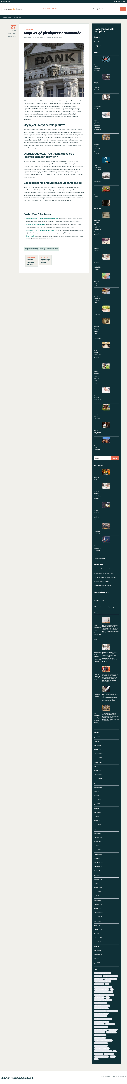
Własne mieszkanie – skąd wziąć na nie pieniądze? (42, 218)
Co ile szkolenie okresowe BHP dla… (104, 573)
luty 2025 (96, 766)
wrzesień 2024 (98, 779)
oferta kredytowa (52, 249)
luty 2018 (96, 946)
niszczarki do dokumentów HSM (102, 1005)
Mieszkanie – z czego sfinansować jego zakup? (41, 230)
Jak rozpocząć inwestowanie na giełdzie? (97, 547)
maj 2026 (96, 741)
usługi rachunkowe (108, 1053)
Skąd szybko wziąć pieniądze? (35, 224)
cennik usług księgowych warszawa (103, 986)
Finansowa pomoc (97, 195)
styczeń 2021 (97, 833)
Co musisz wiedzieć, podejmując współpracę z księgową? (97, 266)
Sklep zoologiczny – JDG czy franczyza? (97, 415)
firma (111, 989)
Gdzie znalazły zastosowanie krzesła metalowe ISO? (97, 355)
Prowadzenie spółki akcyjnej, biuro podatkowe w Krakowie (97, 657)
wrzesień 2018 (98, 917)
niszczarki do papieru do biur (101, 1008)
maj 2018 (96, 933)
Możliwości (97, 314)
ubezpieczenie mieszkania (101, 1045)
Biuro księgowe (98, 976)
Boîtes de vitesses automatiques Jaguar (105, 607)
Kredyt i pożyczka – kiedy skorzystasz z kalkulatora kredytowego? (97, 126)
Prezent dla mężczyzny (97, 532)
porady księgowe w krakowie (101, 1013)
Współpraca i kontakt (120, 1)
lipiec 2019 (97, 875)
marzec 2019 (97, 891)
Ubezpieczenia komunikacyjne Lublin (103, 1040)
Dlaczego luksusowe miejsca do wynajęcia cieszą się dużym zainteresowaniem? (97, 377)
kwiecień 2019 (98, 887)
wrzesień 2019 (98, 866)
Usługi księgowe (98, 1053)
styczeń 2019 (97, 900)
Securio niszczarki (110, 1024)
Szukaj (123, 9)
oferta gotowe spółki (112, 1010)
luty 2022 (96, 808)
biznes (107, 984)
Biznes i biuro (7, 17)
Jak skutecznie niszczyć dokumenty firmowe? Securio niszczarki (97, 148)
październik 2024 (98, 774)
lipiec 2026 (97, 737)
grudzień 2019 (98, 854)
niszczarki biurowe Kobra (100, 1002)
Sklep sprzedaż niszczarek (101, 1026)
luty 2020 (96, 845)
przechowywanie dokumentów (102, 1021)
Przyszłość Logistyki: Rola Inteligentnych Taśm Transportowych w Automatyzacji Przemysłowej (97, 227)
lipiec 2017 (97, 963)
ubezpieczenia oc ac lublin (101, 1043)
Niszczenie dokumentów (100, 1010)
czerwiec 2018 (98, 929)
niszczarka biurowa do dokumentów (103, 1000)
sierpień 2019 (97, 871)
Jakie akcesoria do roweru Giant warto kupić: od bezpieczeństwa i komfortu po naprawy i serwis (97, 632)
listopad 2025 (97, 749)
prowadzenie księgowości (101, 1016)
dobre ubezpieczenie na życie (102, 989)
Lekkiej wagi (17, 17)
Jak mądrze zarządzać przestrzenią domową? (97, 105)
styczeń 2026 (97, 745)
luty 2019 (96, 896)
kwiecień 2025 (98, 762)
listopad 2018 (97, 908)
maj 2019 (96, 883)
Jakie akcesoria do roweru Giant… (103, 569)
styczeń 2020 (97, 850)
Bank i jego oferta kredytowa (97, 283)
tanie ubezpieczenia (111, 1032)
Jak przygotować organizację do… (103, 585)
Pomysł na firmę (97, 478)
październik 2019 (98, 862)
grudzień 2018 (98, 904)
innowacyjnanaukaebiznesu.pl (17, 1077)
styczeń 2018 (97, 950)
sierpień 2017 (97, 958)
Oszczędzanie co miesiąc (97, 181)
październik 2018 (98, 912)
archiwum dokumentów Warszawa (103, 973)
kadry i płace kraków (99, 997)
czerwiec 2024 (98, 787)
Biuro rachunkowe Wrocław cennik (103, 981)
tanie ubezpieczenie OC (100, 1035)
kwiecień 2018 (98, 937)
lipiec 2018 (97, 925)
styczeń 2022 (97, 812)
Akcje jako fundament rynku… (102, 581)
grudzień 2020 (98, 837)
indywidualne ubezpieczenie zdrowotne (104, 994)
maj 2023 (96, 795)
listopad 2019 (97, 858)
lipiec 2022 (97, 804)
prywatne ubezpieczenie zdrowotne (103, 1018)
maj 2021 (96, 816)
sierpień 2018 (97, 921)
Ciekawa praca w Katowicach (97, 447)
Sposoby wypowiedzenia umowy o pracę (97, 299)
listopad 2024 (97, 770)
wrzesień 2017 (98, 954)
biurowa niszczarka (99, 984)
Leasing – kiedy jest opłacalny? (97, 248)
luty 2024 (96, 791)
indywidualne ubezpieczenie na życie (103, 992)
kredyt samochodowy (31, 249)
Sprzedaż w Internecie (97, 695)
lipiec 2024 (97, 783)
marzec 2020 (97, 841)
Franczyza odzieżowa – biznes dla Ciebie (97, 677)
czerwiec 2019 (98, 879)
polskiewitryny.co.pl (99, 600)
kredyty (42, 249)
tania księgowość (113, 1029)
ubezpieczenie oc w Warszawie (102, 1048)
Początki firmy (97, 208)
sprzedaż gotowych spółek (101, 1029)
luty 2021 (96, 829)
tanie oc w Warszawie (100, 1032)
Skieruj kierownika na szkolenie (97, 432)
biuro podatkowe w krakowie (110, 976)
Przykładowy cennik (99, 1024)
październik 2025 (98, 753)
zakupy (96, 1059)
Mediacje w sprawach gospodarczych (97, 398)
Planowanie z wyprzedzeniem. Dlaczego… (105, 577)
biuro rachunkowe (99, 978)
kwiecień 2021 (98, 820)
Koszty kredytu (31, 236)
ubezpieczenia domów (100, 1037)
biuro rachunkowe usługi (110, 978)
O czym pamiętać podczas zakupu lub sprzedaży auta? (97, 86)
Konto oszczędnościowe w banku (97, 167)
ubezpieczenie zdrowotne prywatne (103, 1051)
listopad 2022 (97, 799)
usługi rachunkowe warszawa (101, 1056)
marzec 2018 (97, 942)
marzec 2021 (97, 825)
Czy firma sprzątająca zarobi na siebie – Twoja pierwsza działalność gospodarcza (97, 332)
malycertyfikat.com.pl (99, 558)
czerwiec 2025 (98, 758)
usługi (114, 1051)
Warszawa (112, 1056)
